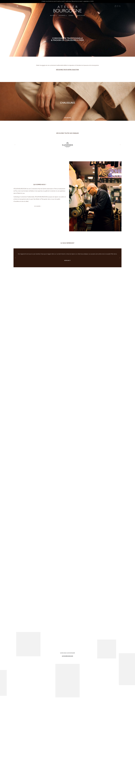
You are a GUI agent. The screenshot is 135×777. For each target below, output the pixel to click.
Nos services (62, 15)
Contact (71, 15)
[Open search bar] (17, 6)
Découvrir (67, 117)
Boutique (52, 15)
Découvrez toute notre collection (67, 69)
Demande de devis (80, 15)
